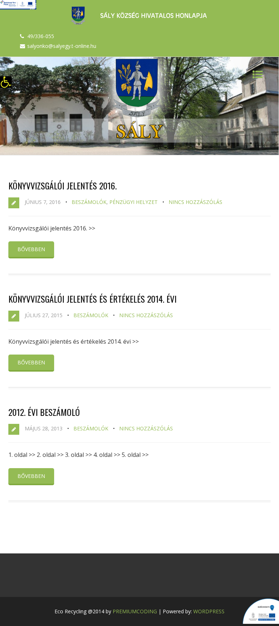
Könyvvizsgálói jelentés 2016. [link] (62, 185)
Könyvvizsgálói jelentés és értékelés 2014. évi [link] (92, 298)
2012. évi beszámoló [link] (44, 411)
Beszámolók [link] (89, 202)
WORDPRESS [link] (209, 611)
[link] (6, 82)
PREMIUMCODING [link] (135, 611)
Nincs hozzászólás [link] (195, 202)
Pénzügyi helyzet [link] (133, 202)
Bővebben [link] (31, 249)
